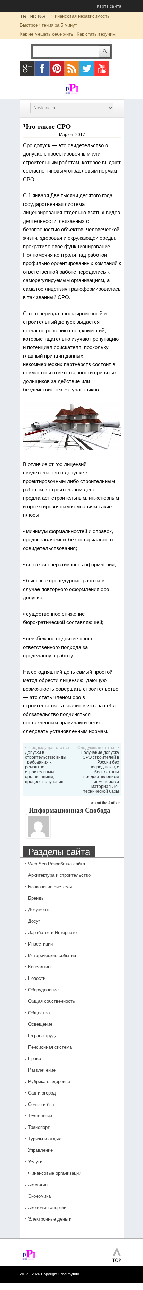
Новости (36, 978)
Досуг (34, 921)
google (27, 68)
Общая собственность (51, 1001)
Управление (40, 1150)
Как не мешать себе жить (46, 34)
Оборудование (43, 989)
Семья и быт (41, 1104)
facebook (42, 68)
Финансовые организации (54, 1173)
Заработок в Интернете (52, 932)
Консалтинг (40, 966)
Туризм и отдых (44, 1138)
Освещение (40, 1024)
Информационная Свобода (69, 810)
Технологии (40, 1115)
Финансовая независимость (80, 16)
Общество (39, 1012)
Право (34, 1058)
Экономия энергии (47, 1207)
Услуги (35, 1161)
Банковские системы (50, 886)
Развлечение (42, 1070)
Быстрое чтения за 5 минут (48, 25)
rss (72, 68)
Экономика (39, 1196)
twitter (86, 68)
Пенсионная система (50, 1047)
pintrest (57, 68)
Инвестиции (40, 944)
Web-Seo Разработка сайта (56, 863)
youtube (101, 68)
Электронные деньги (50, 1219)
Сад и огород (42, 1093)
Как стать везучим (96, 34)
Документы (39, 909)
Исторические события (52, 955)
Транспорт (39, 1127)
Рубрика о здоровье (49, 1081)
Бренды (36, 898)
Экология (38, 1184)
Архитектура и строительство (59, 875)
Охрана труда (42, 1035)
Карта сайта (109, 6)
